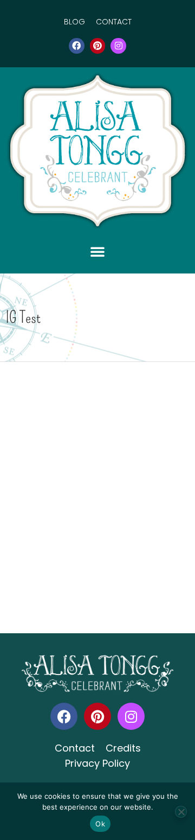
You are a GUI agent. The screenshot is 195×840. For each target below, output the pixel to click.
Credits (123, 748)
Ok (100, 823)
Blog (74, 21)
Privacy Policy (97, 763)
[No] (181, 812)
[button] (97, 251)
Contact (114, 21)
